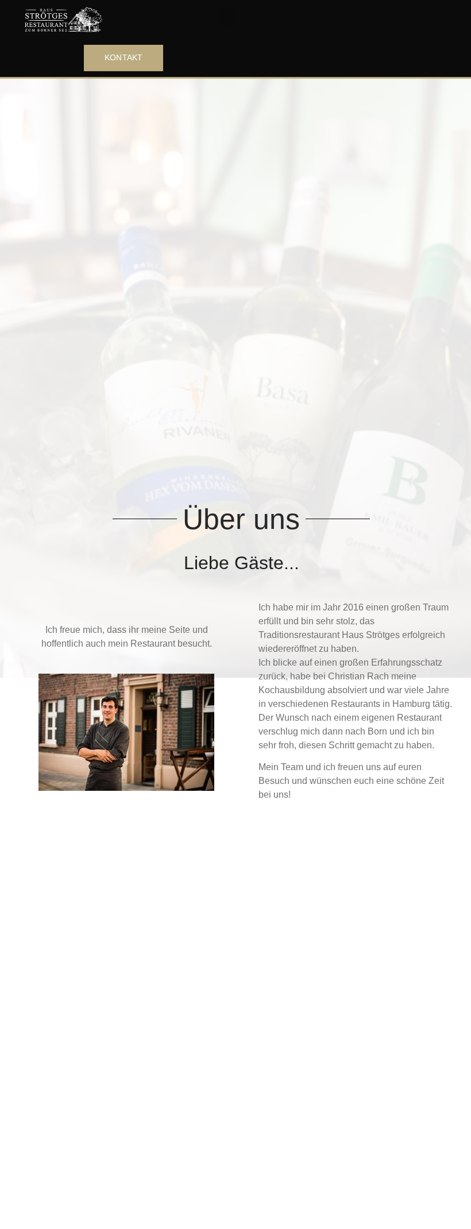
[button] (225, 16)
